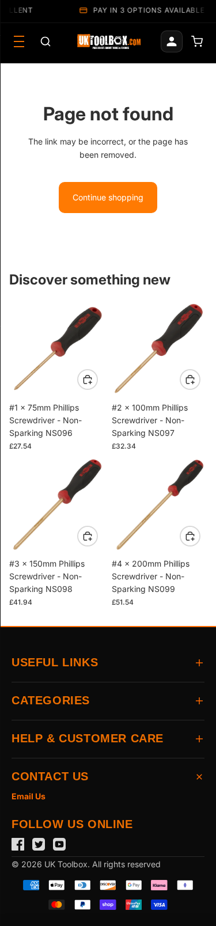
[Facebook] (18, 844)
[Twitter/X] (38, 844)
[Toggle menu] (19, 41)
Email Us (29, 796)
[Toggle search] (45, 41)
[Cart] (197, 41)
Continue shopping (108, 197)
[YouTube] (59, 844)
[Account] (172, 41)
